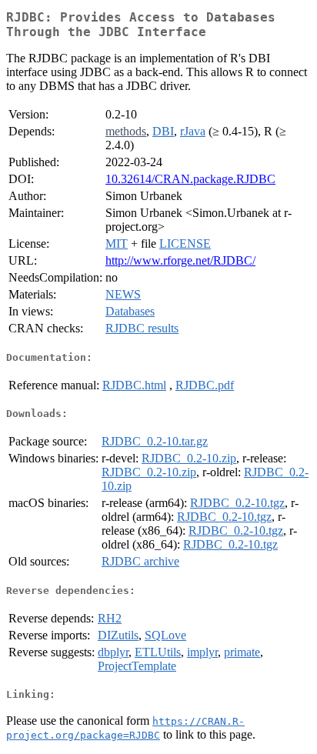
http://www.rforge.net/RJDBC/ (180, 260)
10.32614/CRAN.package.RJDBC (190, 178)
